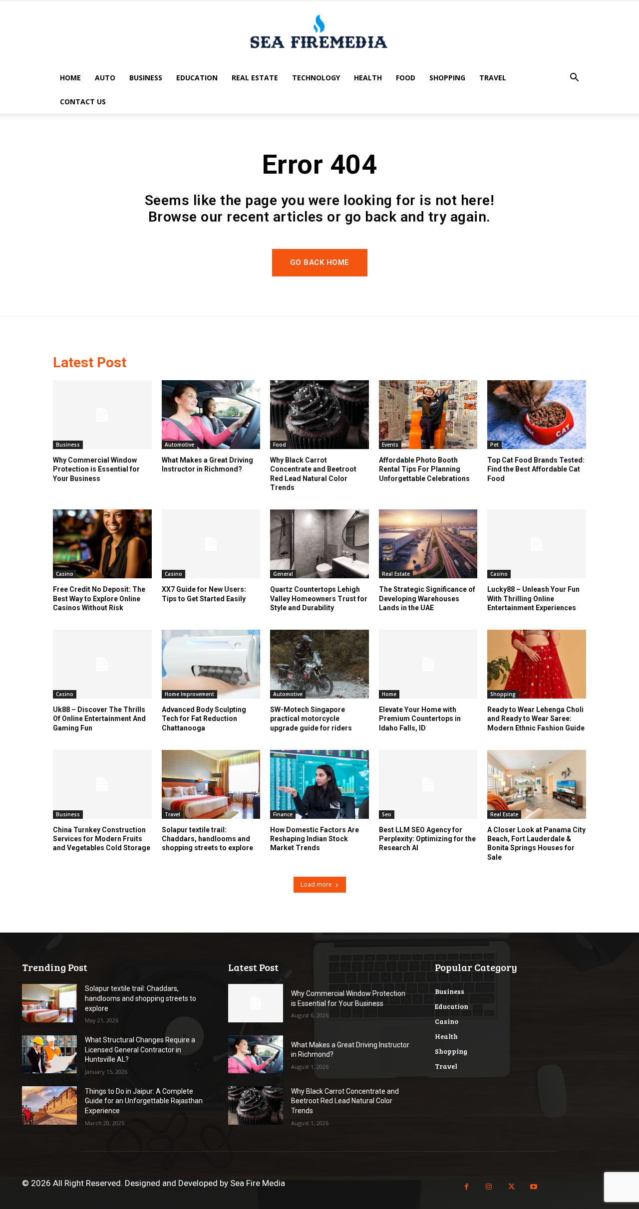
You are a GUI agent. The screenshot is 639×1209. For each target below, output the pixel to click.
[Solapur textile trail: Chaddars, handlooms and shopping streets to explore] (211, 784)
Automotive (179, 444)
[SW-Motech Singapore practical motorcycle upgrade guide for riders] (319, 664)
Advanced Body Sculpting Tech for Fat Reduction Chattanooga (204, 718)
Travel (492, 77)
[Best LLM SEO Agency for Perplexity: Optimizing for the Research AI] (428, 784)
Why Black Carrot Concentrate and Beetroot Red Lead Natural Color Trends (345, 1101)
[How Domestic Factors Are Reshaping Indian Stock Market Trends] (319, 784)
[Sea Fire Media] (319, 34)
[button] (574, 78)
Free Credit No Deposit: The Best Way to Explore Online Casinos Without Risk (99, 598)
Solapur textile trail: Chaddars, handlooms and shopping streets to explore (207, 839)
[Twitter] (511, 1187)
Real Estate (255, 77)
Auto (105, 77)
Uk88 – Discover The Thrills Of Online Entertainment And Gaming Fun (99, 718)
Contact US (83, 101)
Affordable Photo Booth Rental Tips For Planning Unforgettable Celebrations (424, 469)
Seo (386, 814)
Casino (64, 573)
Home (70, 77)
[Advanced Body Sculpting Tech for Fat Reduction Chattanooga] (211, 664)
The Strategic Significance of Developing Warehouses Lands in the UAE (427, 598)
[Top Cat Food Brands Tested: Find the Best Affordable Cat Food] (536, 414)
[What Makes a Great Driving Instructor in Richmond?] (211, 414)
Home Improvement (189, 694)
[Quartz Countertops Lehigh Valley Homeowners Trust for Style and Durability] (319, 543)
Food (405, 77)
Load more (316, 884)
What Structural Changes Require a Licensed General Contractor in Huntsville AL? (140, 1049)
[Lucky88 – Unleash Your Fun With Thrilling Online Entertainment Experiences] (536, 543)
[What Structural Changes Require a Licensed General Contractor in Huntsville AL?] (49, 1054)
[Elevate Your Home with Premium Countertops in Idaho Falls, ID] (428, 664)
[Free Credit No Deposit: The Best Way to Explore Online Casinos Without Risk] (102, 543)
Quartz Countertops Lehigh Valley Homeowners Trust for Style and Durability (318, 598)
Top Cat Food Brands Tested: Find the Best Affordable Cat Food (536, 469)
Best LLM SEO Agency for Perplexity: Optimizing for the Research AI (427, 839)
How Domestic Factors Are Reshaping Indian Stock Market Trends (314, 839)
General (283, 573)
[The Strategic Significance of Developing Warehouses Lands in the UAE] (428, 543)
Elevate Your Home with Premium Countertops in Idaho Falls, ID (420, 718)
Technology (316, 77)
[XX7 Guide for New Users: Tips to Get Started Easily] (211, 543)
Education (197, 77)
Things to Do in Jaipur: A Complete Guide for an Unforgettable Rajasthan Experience (144, 1101)
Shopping (447, 77)
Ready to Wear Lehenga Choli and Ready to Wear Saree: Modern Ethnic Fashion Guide (536, 718)
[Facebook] (466, 1187)
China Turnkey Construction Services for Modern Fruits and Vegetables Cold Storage (101, 839)
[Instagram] (489, 1187)
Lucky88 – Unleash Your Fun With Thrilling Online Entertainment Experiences (533, 598)
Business (145, 77)
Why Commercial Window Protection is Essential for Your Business (96, 469)
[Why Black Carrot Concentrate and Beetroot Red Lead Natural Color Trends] (319, 414)
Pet (494, 444)
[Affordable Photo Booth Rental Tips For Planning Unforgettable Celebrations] (428, 414)
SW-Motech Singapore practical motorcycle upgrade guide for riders (311, 718)
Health (368, 77)
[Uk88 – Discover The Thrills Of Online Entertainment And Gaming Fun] (102, 664)
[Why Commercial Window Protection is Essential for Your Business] (102, 414)
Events (390, 444)
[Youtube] (534, 1187)
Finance (283, 814)
